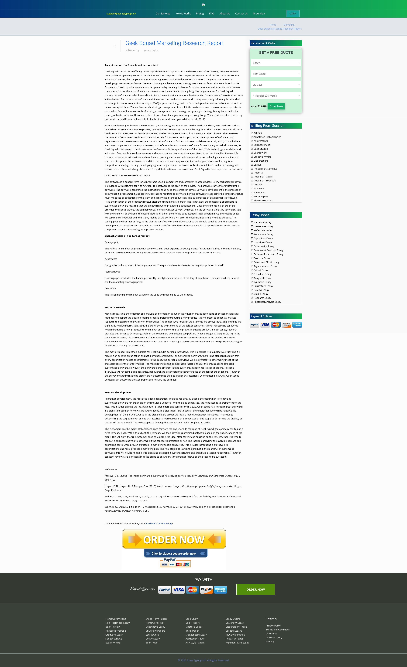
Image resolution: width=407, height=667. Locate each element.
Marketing (288, 24)
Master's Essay (194, 626)
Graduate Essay (114, 634)
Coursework (152, 634)
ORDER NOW (256, 589)
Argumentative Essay (237, 642)
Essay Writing (112, 642)
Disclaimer (271, 633)
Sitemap (270, 641)
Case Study (192, 618)
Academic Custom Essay (158, 523)
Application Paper (195, 638)
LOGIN (293, 13)
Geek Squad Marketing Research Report (280, 28)
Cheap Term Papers (156, 618)
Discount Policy (274, 637)
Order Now (276, 106)
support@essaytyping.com (121, 13)
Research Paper (234, 638)
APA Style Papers (195, 642)
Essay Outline (233, 618)
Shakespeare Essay (196, 634)
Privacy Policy (273, 625)
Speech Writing (113, 638)
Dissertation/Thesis (236, 626)
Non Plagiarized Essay (117, 622)
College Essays (234, 630)
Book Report (152, 642)
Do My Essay (152, 638)
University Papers (155, 630)
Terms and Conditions (278, 629)
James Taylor (151, 50)
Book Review (112, 626)
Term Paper (192, 630)
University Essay (235, 622)
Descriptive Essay (155, 626)
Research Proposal (115, 630)
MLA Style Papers (235, 634)
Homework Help (154, 622)
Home (272, 24)
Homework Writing (115, 618)
